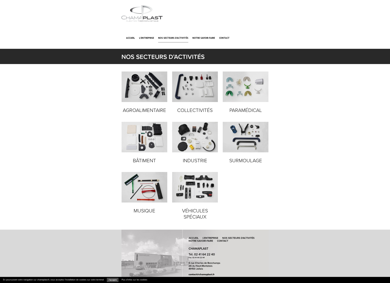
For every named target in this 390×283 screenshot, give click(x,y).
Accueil (130, 37)
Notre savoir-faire (203, 37)
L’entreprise (146, 37)
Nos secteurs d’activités (173, 37)
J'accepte (113, 280)
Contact (224, 37)
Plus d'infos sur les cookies (134, 279)
